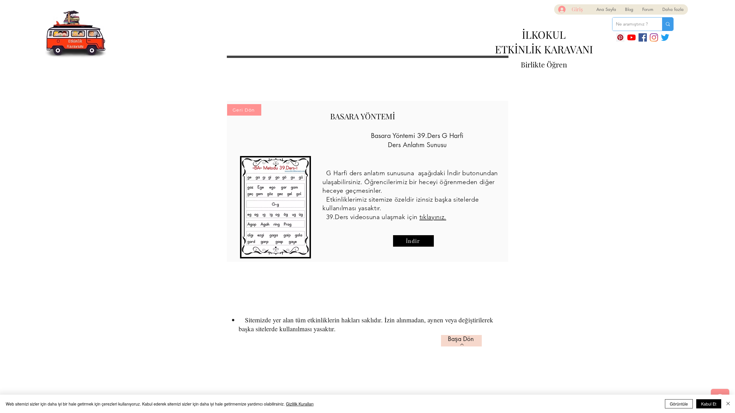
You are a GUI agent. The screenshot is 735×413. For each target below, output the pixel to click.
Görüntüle (679, 404)
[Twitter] (665, 37)
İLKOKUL (544, 34)
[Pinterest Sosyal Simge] (620, 37)
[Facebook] (643, 37)
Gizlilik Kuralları (300, 404)
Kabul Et (708, 404)
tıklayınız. (432, 217)
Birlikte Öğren (544, 64)
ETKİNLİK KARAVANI (544, 49)
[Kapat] (728, 403)
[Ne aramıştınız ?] (667, 24)
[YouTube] (631, 37)
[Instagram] (654, 37)
